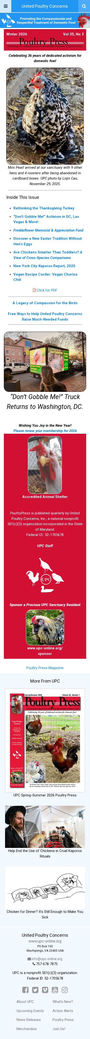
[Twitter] (35, 990)
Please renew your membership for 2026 (45, 431)
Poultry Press (63, 1020)
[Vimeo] (45, 990)
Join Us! (59, 1029)
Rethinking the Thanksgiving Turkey (43, 208)
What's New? (63, 1002)
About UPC (25, 1002)
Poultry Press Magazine (45, 668)
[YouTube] (55, 990)
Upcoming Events (30, 1011)
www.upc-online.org (45, 941)
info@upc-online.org (46, 959)
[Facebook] (25, 990)
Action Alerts (63, 1011)
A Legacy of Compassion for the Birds (45, 303)
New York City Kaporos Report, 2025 (44, 266)
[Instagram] (64, 990)
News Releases (29, 1020)
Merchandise (27, 1029)
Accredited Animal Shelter (45, 497)
